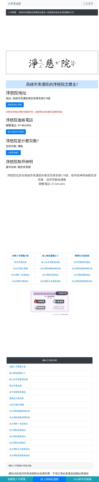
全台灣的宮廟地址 (50, 275)
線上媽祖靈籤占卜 (50, 256)
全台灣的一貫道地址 (20, 275)
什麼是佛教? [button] (13, 152)
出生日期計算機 (20, 268)
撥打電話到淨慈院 (16, 132)
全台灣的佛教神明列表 (50, 268)
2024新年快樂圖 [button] (82, 479)
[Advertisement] (52, 34)
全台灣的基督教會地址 (82, 281)
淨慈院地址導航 (15, 105)
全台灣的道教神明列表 (82, 268)
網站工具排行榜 (49, 360)
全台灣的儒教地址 (82, 275)
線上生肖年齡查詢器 (50, 262)
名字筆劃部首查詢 (82, 262)
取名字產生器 (20, 262)
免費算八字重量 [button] (16, 479)
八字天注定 (14, 3)
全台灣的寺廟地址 (20, 281)
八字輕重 (12, 12)
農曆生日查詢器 (82, 256)
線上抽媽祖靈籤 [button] (49, 479)
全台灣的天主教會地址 (50, 281)
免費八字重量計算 (20, 256)
